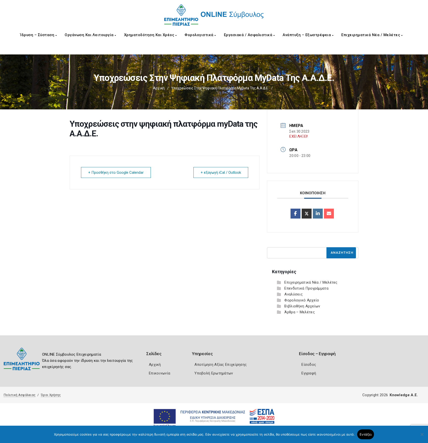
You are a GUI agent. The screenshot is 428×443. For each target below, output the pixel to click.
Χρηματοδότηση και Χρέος (149, 35)
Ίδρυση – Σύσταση (37, 35)
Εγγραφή (308, 373)
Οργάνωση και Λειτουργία (90, 35)
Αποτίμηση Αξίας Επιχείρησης (220, 364)
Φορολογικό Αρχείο (301, 300)
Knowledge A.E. (404, 395)
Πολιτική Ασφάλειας (19, 395)
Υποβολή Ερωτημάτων (213, 373)
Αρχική (159, 88)
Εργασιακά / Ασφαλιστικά (248, 35)
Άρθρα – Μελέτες (299, 312)
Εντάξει (366, 434)
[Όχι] (421, 437)
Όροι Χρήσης (51, 395)
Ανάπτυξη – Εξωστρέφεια (307, 35)
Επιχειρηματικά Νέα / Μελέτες (371, 35)
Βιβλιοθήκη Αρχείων (302, 306)
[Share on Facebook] (295, 214)
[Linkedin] (318, 214)
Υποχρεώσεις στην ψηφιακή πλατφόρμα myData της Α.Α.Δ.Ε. (220, 88)
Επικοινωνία (159, 373)
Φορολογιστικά (199, 35)
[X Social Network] (307, 214)
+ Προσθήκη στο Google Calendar (116, 172)
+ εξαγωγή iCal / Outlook (221, 172)
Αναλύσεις (293, 294)
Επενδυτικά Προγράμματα (306, 288)
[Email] (329, 214)
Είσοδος (308, 364)
